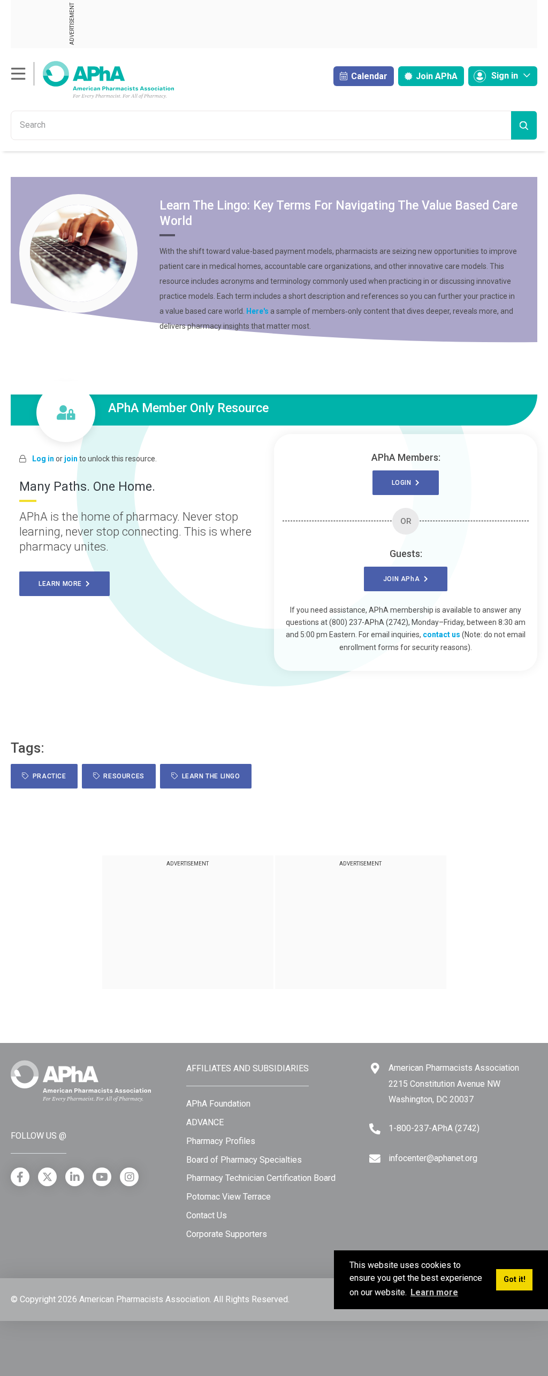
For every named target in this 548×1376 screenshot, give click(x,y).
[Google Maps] (375, 1068)
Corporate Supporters (226, 1234)
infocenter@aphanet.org (433, 1158)
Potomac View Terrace (228, 1197)
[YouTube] (102, 1177)
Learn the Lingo (209, 776)
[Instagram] (129, 1177)
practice (47, 776)
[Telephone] (374, 1129)
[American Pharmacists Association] (92, 79)
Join (436, 76)
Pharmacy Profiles (220, 1141)
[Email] (374, 1159)
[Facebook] (20, 1177)
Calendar (368, 76)
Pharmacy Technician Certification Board (261, 1178)
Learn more (62, 583)
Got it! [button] (515, 1279)
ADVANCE (205, 1122)
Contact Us (206, 1215)
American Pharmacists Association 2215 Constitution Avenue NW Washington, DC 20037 (454, 1083)
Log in (43, 458)
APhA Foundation (218, 1104)
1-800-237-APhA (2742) (434, 1128)
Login (403, 482)
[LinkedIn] (74, 1177)
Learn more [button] (434, 1292)
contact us (441, 634)
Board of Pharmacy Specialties (244, 1160)
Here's (257, 311)
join (71, 458)
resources (122, 776)
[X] (47, 1177)
